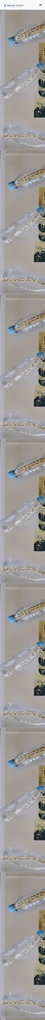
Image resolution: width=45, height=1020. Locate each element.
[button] (40, 5)
